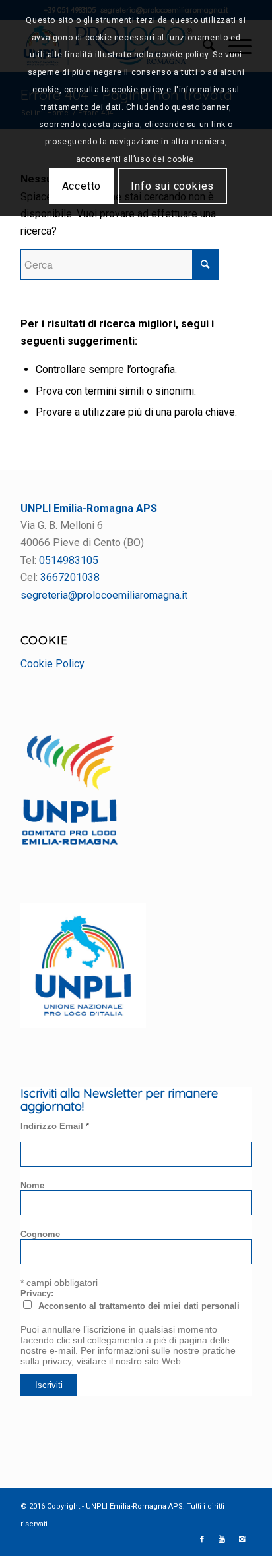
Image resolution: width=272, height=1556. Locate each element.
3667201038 (70, 577)
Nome (32, 1185)
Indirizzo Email (54, 1126)
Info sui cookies (172, 186)
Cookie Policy (52, 663)
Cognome (40, 1234)
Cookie (44, 639)
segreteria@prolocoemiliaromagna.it (103, 595)
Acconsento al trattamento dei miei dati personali (139, 1306)
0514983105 (68, 560)
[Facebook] (202, 1539)
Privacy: (36, 1293)
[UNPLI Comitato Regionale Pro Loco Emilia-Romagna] (69, 841)
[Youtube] (222, 1539)
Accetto (82, 186)
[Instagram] (242, 1539)
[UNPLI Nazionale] (83, 1024)
